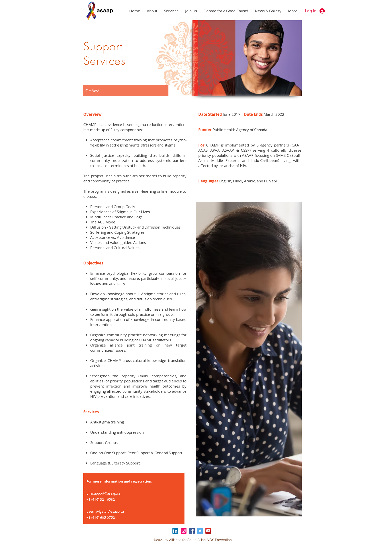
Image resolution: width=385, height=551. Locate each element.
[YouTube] (208, 531)
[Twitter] (200, 531)
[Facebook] (192, 531)
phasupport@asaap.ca (103, 493)
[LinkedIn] (175, 531)
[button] (152, 11)
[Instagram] (183, 531)
